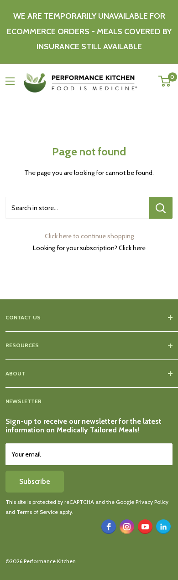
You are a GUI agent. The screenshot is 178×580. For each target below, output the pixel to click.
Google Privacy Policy (142, 501)
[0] (165, 81)
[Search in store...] (161, 208)
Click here (132, 248)
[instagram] (127, 526)
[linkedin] (163, 526)
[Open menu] (10, 81)
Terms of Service (37, 511)
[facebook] (108, 526)
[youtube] (145, 526)
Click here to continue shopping (89, 236)
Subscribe (34, 481)
